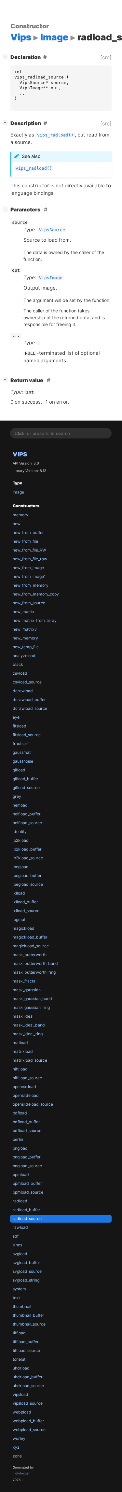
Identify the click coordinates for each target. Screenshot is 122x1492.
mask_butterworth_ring (34, 972)
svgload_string (26, 1280)
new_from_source (29, 602)
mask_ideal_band (29, 1025)
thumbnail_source (29, 1324)
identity (20, 831)
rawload (20, 1227)
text (16, 1297)
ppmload (21, 1174)
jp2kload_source (28, 857)
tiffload (19, 1332)
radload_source (27, 1218)
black (18, 664)
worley (19, 1438)
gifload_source (26, 787)
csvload (20, 673)
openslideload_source (33, 1104)
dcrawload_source (30, 708)
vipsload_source (28, 1403)
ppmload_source (28, 1192)
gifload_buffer (25, 778)
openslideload (26, 1095)
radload (20, 1200)
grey (17, 796)
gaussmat (22, 752)
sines (17, 1244)
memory (20, 514)
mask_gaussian (27, 989)
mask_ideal (23, 1016)
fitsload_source (27, 734)
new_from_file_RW (29, 550)
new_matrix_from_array (35, 620)
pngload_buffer (27, 1157)
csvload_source (27, 682)
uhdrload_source (28, 1385)
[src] (106, 57)
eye (16, 717)
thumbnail (22, 1306)
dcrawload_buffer (29, 699)
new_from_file (25, 541)
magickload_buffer (30, 937)
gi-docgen (23, 1473)
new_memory (25, 638)
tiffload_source (26, 1350)
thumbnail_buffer (28, 1315)
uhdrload (21, 1368)
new (16, 523)
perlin (18, 1139)
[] (6, 56)
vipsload (20, 1394)
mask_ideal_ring (28, 1033)
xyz (16, 1447)
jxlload (19, 893)
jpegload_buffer (27, 875)
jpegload (21, 866)
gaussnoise (23, 761)
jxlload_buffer (25, 901)
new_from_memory (30, 585)
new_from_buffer (28, 532)
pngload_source (27, 1165)
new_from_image (28, 567)
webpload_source (29, 1429)
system (19, 1288)
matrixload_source (30, 1060)
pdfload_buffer (26, 1121)
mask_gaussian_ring (31, 1007)
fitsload (19, 726)
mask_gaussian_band (32, 998)
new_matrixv (25, 629)
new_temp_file (26, 646)
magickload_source (31, 945)
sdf (16, 1236)
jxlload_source (26, 910)
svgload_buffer (26, 1262)
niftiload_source (27, 1077)
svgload (20, 1253)
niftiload (20, 1069)
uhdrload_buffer (28, 1376)
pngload (20, 1148)
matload (20, 1042)
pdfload (20, 1113)
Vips (20, 454)
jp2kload (21, 840)
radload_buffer (26, 1209)
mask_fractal (24, 981)
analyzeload (24, 655)
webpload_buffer (28, 1420)
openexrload (24, 1086)
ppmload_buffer (27, 1183)
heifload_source (27, 822)
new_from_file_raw (30, 558)
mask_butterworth (30, 954)
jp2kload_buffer (27, 849)
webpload (22, 1412)
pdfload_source (27, 1130)
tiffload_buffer (26, 1341)
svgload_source (27, 1271)
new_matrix (23, 611)
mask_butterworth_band (35, 963)
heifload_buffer (27, 813)
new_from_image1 (29, 576)
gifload (19, 770)
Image (18, 492)
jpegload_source (28, 884)
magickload (23, 928)
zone (17, 1456)
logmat (19, 919)
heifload (20, 805)
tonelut (19, 1359)
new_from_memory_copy (36, 594)
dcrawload (23, 690)
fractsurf (21, 743)
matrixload (23, 1051)
